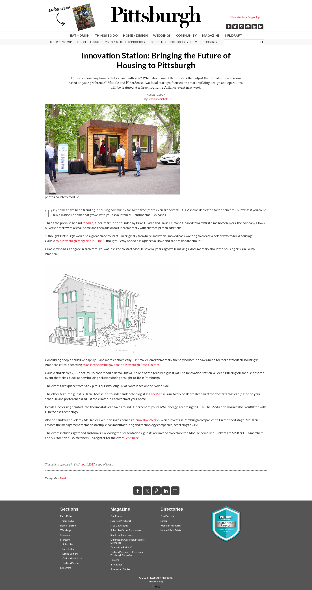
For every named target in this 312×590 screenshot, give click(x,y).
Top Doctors (136, 42)
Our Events (210, 42)
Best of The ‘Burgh (89, 42)
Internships (116, 564)
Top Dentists (157, 42)
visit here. (133, 438)
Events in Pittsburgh (120, 520)
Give (195, 42)
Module (87, 223)
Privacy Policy (156, 581)
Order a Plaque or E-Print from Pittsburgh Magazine (126, 554)
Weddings (162, 35)
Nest (63, 478)
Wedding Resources (171, 525)
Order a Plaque (70, 563)
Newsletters (68, 549)
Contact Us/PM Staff (121, 547)
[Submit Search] (262, 42)
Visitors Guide (114, 42)
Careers (114, 559)
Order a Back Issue (72, 558)
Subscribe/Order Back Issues (125, 530)
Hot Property (179, 42)
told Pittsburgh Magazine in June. (79, 241)
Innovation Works (147, 420)
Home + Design (135, 35)
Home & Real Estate (171, 530)
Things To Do (106, 35)
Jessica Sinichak (158, 98)
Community (186, 35)
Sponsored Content (120, 569)
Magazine (211, 35)
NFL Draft (233, 35)
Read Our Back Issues (121, 535)
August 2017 (87, 464)
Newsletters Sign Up (245, 17)
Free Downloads (119, 525)
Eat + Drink (79, 35)
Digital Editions (70, 553)
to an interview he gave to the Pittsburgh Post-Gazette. (121, 365)
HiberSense (157, 394)
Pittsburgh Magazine (156, 17)
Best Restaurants (61, 42)
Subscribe (67, 544)
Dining (164, 520)
